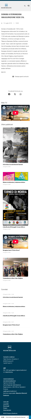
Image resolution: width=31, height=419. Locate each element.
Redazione (6, 395)
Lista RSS (6, 404)
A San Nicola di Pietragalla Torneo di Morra (14, 227)
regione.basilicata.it (8, 379)
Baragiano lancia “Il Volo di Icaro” (11, 250)
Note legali (6, 406)
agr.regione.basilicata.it (9, 381)
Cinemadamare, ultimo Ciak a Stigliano (13, 278)
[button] (28, 6)
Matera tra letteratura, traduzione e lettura (14, 182)
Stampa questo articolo (22, 76)
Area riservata (7, 410)
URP (4, 368)
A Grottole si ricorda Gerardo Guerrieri (13, 164)
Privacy (5, 408)
